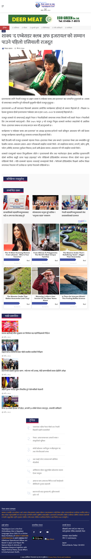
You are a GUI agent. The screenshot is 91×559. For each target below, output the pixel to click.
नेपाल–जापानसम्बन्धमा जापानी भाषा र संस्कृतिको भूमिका (45, 439)
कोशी (34, 515)
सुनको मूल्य (35, 27)
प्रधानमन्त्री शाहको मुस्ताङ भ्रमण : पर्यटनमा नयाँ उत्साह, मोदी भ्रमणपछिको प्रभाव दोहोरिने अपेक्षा (34, 371)
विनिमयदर (46, 27)
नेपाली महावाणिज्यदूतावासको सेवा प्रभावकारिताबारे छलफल (73, 214)
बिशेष (66, 515)
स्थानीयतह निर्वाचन (45, 517)
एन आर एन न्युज (22, 515)
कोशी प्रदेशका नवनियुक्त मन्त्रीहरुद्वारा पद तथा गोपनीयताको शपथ (46, 450)
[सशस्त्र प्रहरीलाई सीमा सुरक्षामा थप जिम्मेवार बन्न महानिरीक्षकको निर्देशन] (45, 326)
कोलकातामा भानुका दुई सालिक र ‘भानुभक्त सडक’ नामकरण (44, 214)
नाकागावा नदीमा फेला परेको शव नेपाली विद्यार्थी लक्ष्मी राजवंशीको (46, 428)
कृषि (16, 517)
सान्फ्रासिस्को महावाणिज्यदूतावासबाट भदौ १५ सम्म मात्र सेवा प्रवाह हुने (16, 214)
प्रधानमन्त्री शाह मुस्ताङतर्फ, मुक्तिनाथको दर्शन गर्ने (46, 493)
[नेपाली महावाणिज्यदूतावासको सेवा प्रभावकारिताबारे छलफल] (75, 202)
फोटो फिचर (57, 512)
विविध (37, 517)
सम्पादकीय (60, 515)
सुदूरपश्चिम (10, 517)
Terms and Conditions (64, 557)
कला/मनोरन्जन (70, 512)
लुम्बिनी (39, 515)
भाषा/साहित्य (46, 515)
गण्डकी (4, 517)
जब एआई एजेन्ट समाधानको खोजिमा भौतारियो (45, 461)
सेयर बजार (31, 517)
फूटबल (20, 517)
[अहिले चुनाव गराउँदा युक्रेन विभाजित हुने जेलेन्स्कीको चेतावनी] (45, 382)
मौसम (25, 27)
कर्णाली (30, 515)
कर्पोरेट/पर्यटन (84, 512)
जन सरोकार (16, 512)
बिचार (42, 512)
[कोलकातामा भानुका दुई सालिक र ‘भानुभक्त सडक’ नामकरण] (45, 202)
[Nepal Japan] (45, 5)
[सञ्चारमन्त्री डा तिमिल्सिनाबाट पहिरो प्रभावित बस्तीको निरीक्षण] (45, 345)
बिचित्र (76, 515)
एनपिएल (69, 27)
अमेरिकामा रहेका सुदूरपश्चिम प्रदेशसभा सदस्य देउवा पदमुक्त (48, 472)
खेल (63, 512)
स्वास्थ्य (81, 515)
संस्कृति (65, 517)
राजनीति (9, 512)
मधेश (7, 515)
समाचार (4, 512)
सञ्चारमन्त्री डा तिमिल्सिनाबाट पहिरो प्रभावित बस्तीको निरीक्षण (22, 352)
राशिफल (16, 27)
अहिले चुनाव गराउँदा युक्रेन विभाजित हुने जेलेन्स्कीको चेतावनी (22, 389)
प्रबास (3, 31)
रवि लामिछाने (58, 27)
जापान (25, 512)
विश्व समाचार (31, 512)
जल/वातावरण (49, 512)
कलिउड (77, 512)
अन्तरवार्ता (53, 515)
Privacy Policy (52, 557)
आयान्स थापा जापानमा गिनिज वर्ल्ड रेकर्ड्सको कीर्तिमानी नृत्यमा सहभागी (48, 482)
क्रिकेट (25, 517)
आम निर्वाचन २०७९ (56, 517)
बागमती (87, 515)
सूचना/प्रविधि (13, 515)
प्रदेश (3, 515)
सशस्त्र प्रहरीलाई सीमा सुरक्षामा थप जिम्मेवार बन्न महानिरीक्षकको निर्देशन (26, 333)
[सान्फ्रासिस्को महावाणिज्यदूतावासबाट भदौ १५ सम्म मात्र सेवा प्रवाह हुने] (16, 202)
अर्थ (21, 512)
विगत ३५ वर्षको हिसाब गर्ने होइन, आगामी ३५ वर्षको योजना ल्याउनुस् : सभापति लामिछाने (31, 408)
